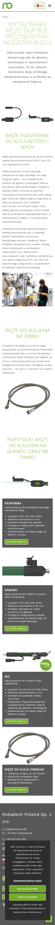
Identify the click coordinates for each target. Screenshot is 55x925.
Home (5, 17)
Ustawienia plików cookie (27, 880)
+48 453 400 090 (16, 839)
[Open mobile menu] (50, 5)
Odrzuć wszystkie (27, 897)
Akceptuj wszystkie (27, 889)
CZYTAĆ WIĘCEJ (16, 541)
